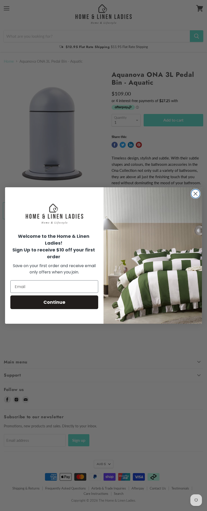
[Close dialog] (195, 193)
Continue (54, 302)
